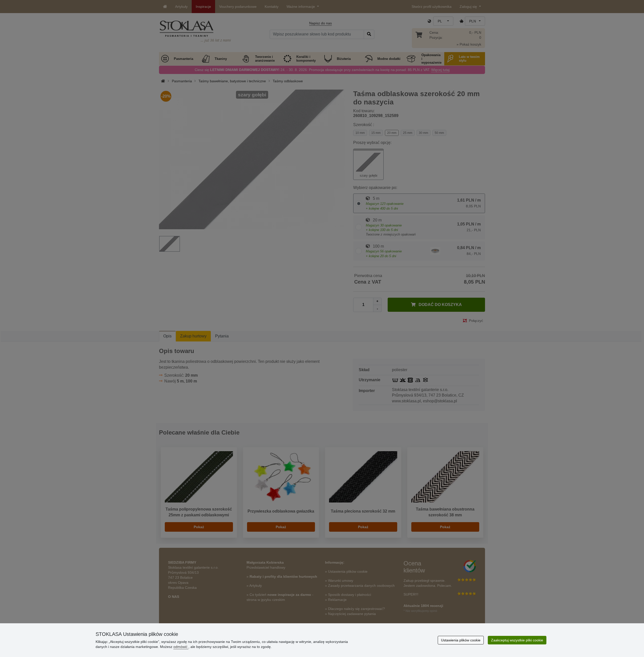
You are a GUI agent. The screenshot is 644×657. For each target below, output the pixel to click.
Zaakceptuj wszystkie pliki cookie (517, 640)
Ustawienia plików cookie (460, 640)
